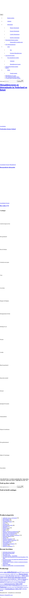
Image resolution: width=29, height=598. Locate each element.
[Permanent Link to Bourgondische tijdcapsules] (14, 163)
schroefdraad (15, 582)
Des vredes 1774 (4, 205)
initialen (5, 577)
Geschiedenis (3, 126)
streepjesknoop (16, 585)
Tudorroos (3, 587)
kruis (27, 579)
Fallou (17, 574)
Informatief (5, 526)
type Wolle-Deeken (19, 587)
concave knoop (2, 574)
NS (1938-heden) (17, 580)
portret (6, 582)
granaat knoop (2, 575)
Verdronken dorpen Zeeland (8, 129)
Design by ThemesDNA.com (6, 595)
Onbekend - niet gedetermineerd (9, 532)
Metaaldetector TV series (10, 75)
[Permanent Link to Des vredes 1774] (14, 201)
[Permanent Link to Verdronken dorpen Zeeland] (14, 125)
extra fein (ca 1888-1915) (10, 574)
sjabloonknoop (21, 582)
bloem (23, 572)
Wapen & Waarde (6, 564)
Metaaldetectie (13, 164)
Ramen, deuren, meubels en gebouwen (11, 535)
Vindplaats (5, 545)
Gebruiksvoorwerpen (7, 521)
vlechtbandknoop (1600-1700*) (13, 589)
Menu (2, 14)
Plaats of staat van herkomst (9, 534)
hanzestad (17, 575)
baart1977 (19, 572)
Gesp (4, 522)
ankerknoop (12, 572)
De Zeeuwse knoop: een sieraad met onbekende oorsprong (15, 559)
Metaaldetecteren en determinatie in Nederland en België (13, 87)
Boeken (7, 67)
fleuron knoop (23, 574)
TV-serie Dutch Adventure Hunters (12, 78)
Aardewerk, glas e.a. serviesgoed (10, 518)
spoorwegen (2, 584)
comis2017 (27, 572)
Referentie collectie (7, 536)
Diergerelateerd (6, 519)
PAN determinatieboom (10, 44)
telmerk (21, 585)
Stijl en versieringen (7, 541)
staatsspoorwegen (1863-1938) (13, 584)
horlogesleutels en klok (7, 525)
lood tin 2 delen (11, 580)
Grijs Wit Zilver (10, 575)
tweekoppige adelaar (10, 587)
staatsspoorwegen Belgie (6, 585)
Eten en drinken (6, 520)
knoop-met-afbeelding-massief (17, 577)
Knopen (7, 164)
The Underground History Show (12, 76)
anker (5, 572)
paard (22, 580)
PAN (24, 580)
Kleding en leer (6, 527)
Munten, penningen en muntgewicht (10, 531)
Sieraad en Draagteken (7, 538)
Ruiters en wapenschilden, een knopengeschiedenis (13, 565)
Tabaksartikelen (6, 542)
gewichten (5, 524)
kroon (24, 579)
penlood (2, 582)
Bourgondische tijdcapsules (7, 167)
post (8, 582)
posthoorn (11, 582)
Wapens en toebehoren (7, 546)
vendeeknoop (25, 587)
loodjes (4, 530)
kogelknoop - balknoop (16, 579)
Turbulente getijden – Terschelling (10, 555)
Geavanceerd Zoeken (10, 55)
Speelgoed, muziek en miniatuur (9, 540)
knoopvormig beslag (5, 579)
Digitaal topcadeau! (7, 560)
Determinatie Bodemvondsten (11, 40)
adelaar (2, 572)
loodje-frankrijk (4, 580)
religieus (4, 537)
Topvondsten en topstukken (8, 543)
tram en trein (25, 585)
